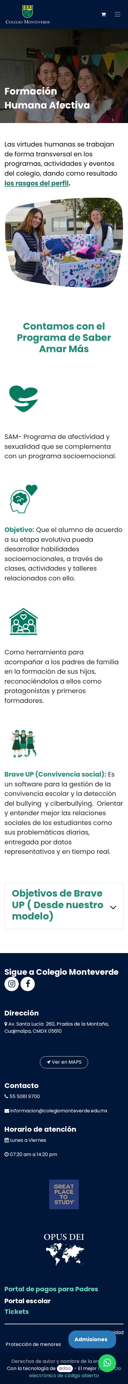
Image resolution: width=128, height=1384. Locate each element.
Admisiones (90, 1339)
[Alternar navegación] (118, 14)
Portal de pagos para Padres (51, 1289)
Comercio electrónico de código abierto (75, 1372)
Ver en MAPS (66, 1062)
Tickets (16, 1311)
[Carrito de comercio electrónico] (103, 14)
